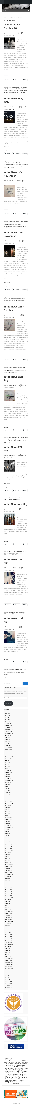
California (6, 671)
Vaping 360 (20, 93)
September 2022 (9, 803)
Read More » (7, 206)
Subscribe (8, 703)
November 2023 (9, 776)
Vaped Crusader (12, 227)
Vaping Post (6, 167)
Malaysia (12, 224)
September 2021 (9, 827)
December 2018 (9, 891)
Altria (17, 87)
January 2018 (8, 913)
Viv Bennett (11, 167)
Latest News (11, 35)
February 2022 (9, 817)
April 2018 (7, 907)
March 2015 (8, 979)
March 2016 (8, 956)
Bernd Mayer (16, 551)
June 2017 (7, 927)
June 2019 (7, 880)
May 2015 (7, 975)
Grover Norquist (19, 298)
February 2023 (9, 794)
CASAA (11, 297)
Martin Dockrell (23, 90)
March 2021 (8, 839)
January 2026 (8, 725)
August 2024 (8, 759)
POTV (5, 302)
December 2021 (9, 821)
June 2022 (7, 809)
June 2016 (7, 950)
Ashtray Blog (12, 367)
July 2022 (7, 807)
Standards (6, 674)
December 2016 (9, 938)
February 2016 (9, 958)
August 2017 (8, 923)
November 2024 (9, 753)
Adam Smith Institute (13, 669)
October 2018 (8, 895)
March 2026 (8, 721)
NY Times (17, 499)
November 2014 (9, 987)
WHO (24, 1082)
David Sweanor (12, 439)
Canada (22, 1062)
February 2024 (9, 770)
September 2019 (9, 874)
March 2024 (8, 768)
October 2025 (8, 731)
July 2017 (7, 925)
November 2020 (9, 846)
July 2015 (7, 972)
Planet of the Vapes (21, 92)
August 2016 (8, 946)
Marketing (9, 553)
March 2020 (8, 862)
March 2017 (8, 932)
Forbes (18, 161)
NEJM (5, 499)
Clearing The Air (10, 1065)
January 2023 (8, 796)
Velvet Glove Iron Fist (18, 1082)
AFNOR (20, 669)
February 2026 (9, 723)
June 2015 (7, 974)
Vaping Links (24, 1080)
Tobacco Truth (15, 93)
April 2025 (7, 743)
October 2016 (8, 942)
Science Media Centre (8, 166)
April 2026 (7, 719)
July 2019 (7, 878)
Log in (2, 1)
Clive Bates (20, 221)
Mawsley (5, 92)
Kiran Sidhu (15, 1073)
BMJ (10, 161)
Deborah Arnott (19, 439)
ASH (10, 437)
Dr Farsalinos (12, 497)
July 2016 (7, 948)
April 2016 (7, 954)
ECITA (12, 222)
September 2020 (9, 850)
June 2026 (7, 715)
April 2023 (7, 790)
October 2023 (8, 778)
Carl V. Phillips (9, 1063)
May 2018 (7, 905)
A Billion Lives (12, 221)
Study (16, 554)
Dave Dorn (26, 221)
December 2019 (9, 868)
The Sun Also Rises (11, 302)
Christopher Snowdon (20, 1063)
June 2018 (7, 903)
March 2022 (8, 815)
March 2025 (8, 745)
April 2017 (7, 931)
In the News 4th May (16, 504)
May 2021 (7, 835)
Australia (24, 87)
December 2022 (9, 798)
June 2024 (7, 762)
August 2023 (8, 782)
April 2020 (7, 860)
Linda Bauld (6, 162)
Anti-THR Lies (19, 1060)
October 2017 (8, 919)
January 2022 (8, 819)
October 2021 (8, 825)
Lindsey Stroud (21, 1073)
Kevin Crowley (8, 1073)
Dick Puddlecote (7, 222)
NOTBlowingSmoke (12, 92)
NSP (25, 300)
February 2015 (9, 981)
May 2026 (7, 717)
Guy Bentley (23, 222)
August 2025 (8, 735)
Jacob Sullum (10, 90)
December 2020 (9, 845)
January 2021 (8, 843)
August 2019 (8, 876)
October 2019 (8, 872)
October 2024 (8, 755)
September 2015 (9, 968)
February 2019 (9, 888)
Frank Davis (13, 298)
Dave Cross (17, 1066)
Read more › (7, 72)
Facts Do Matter (24, 1068)
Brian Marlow (11, 88)
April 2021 (7, 837)
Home (5, 17)
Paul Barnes (25, 1075)
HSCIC (24, 439)
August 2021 (8, 829)
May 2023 (7, 788)
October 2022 (8, 802)
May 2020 (7, 858)
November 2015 (9, 964)
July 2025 (7, 737)
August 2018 (8, 899)
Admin (25, 33)
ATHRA (20, 87)
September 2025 (9, 733)
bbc (18, 437)
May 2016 (7, 952)
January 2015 (8, 983)
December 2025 (9, 727)
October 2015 (8, 966)
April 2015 (7, 978)
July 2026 (7, 713)
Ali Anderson (12, 1061)
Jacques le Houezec (19, 671)
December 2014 (9, 985)
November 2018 (9, 893)
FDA (23, 88)
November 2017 (9, 917)
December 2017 (9, 915)
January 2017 (8, 936)
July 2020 (7, 854)
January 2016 (8, 960)
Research (22, 613)
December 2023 (9, 774)
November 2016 (9, 940)
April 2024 (7, 766)
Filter (18, 1069)
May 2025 (7, 741)
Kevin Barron (20, 369)
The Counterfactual (16, 226)
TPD (7, 227)
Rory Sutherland (7, 372)
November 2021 (9, 823)
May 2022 (7, 811)
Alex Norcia (6, 1060)
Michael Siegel (12, 162)
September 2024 (9, 757)
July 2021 (7, 831)
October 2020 (8, 848)
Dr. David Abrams (18, 88)
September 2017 (9, 921)
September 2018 (9, 897)
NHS (12, 370)
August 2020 (8, 852)
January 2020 (8, 866)
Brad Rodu (6, 88)
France (13, 671)
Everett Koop (15, 612)
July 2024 (7, 760)
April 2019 (7, 884)
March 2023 (8, 792)
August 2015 (8, 970)
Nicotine (20, 553)
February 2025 (9, 747)
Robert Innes (25, 164)
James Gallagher (7, 440)
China (10, 612)
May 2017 (7, 929)
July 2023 (7, 784)
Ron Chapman (21, 672)
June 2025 (7, 739)
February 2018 (9, 911)
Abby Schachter (12, 87)
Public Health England (17, 164)
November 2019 (9, 870)
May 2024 (7, 764)
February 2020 (9, 864)
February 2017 (9, 934)
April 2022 (7, 813)
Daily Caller (15, 297)
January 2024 (8, 772)
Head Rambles (7, 224)
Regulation (17, 613)
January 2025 (8, 749)
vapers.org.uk (17, 1103)
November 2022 (9, 800)
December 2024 (9, 751)
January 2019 (8, 889)
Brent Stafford (18, 1062)
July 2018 (7, 901)
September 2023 (9, 780)
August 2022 (8, 805)
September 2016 (9, 944)
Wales (17, 227)
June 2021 (7, 833)
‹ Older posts (8, 677)
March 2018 (8, 909)
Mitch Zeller (24, 497)
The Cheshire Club (17, 166)
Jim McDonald (17, 90)
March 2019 (8, 886)
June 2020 (7, 856)
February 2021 (9, 841)
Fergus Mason (17, 222)
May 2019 (7, 882)
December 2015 (9, 962)
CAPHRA (26, 1062)
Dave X (21, 551)
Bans (17, 221)
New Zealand (16, 1075)
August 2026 (8, 712)
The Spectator (14, 372)
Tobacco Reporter (7, 93)
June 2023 (7, 786)
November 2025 (9, 729)
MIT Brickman (19, 162)
